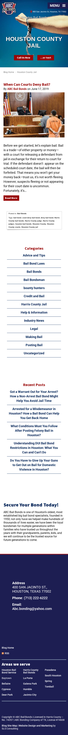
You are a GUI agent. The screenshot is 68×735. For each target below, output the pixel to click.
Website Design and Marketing (35, 725)
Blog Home (8, 647)
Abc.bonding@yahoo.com (32, 609)
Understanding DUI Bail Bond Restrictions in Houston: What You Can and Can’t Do (34, 447)
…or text (45, 57)
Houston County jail (29, 227)
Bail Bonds (22, 213)
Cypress (6, 689)
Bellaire (6, 683)
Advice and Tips (34, 255)
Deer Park (7, 694)
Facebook (29, 708)
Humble (27, 689)
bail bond (17, 218)
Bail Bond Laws (34, 263)
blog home (8, 72)
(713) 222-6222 (36, 598)
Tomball (49, 686)
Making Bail (34, 337)
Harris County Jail (34, 304)
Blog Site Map (9, 725)
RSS (7, 653)
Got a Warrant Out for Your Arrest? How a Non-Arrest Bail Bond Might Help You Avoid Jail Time (34, 396)
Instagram (39, 708)
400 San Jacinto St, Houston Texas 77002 (34, 627)
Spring (48, 681)
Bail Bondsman (34, 280)
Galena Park (30, 683)
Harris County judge (33, 221)
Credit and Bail (34, 296)
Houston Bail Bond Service (9, 671)
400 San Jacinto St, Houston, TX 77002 (49, 12)
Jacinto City (29, 694)
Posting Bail (34, 345)
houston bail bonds (23, 224)
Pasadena (50, 670)
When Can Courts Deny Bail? (26, 84)
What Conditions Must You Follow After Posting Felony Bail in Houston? (34, 430)
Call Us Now (23, 57)
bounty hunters (34, 288)
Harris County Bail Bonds (30, 671)
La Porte (28, 678)
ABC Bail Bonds (9, 8)
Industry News (34, 320)
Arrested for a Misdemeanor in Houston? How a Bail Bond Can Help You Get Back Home (34, 413)
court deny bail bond (31, 218)
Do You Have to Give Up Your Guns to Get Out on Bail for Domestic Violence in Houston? (34, 465)
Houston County (39, 224)
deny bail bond (47, 218)
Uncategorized (34, 353)
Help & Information (34, 312)
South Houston (53, 675)
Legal (34, 329)
